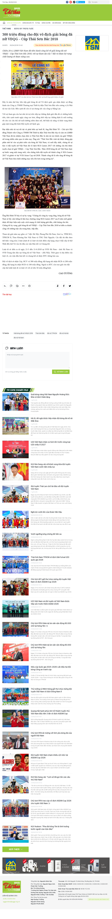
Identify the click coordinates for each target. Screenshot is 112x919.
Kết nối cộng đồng (69, 23)
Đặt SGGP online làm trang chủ (99, 899)
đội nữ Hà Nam (19, 338)
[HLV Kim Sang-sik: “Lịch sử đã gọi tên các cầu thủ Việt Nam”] (15, 784)
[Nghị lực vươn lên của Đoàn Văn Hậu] (15, 519)
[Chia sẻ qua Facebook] (63, 285)
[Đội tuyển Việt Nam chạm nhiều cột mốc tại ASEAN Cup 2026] (15, 762)
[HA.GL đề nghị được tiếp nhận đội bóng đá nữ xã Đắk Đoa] (15, 426)
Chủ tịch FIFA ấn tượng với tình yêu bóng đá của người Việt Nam (51, 734)
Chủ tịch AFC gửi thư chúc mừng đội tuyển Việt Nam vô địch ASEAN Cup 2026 (51, 580)
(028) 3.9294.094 (9, 899)
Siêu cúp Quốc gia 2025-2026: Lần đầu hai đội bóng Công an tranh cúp (51, 668)
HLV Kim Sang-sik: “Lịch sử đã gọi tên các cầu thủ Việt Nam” (50, 778)
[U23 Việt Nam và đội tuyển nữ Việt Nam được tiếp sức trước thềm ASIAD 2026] (15, 608)
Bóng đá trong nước (14, 23)
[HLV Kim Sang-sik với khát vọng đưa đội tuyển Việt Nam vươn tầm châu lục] (15, 471)
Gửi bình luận (62, 372)
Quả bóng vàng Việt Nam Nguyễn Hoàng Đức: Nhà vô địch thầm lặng (50, 395)
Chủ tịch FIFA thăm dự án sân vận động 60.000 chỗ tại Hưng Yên (51, 624)
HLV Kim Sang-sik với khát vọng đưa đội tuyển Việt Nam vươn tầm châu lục (50, 465)
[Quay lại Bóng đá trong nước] (4, 285)
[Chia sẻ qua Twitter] (69, 285)
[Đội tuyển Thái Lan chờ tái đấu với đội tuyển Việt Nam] (15, 494)
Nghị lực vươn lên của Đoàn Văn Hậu (46, 512)
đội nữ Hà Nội (64, 333)
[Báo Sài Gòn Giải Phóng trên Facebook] (67, 2)
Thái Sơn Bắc (40, 333)
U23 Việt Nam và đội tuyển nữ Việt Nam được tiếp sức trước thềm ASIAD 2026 (50, 602)
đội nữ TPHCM (52, 333)
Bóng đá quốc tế (28, 23)
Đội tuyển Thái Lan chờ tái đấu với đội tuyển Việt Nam (50, 487)
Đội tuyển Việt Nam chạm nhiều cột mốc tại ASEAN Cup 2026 (49, 756)
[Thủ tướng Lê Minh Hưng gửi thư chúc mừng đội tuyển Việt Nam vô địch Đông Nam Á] (15, 696)
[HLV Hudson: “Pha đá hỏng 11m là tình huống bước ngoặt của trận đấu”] (15, 834)
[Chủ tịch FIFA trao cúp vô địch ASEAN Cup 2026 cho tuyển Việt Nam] (15, 808)
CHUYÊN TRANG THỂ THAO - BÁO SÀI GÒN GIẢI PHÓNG (11, 12)
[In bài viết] (29, 285)
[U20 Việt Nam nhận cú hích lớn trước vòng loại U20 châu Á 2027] (15, 449)
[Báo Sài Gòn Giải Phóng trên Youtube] (70, 2)
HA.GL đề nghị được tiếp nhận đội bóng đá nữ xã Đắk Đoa (51, 419)
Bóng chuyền (46, 23)
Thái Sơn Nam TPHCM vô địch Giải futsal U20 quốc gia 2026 (50, 558)
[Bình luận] (11, 285)
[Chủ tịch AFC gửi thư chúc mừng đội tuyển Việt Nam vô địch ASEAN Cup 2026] (15, 586)
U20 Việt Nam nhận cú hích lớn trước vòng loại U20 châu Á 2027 (50, 443)
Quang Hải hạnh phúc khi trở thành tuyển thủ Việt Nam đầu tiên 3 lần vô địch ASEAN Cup (50, 712)
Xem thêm (14, 849)
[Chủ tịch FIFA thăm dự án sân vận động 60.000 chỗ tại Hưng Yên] (15, 629)
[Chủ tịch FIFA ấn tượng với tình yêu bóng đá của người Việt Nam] (15, 740)
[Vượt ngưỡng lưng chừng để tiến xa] (15, 541)
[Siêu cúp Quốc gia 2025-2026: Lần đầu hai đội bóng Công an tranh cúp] (15, 674)
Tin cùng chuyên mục (17, 390)
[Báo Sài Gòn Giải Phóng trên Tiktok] (74, 2)
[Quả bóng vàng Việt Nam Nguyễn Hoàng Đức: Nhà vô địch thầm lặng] (15, 402)
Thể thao (6, 29)
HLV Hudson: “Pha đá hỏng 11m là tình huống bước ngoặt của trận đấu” (50, 827)
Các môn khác (56, 23)
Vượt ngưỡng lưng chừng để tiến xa (46, 534)
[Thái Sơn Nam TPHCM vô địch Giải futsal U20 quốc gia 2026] (15, 564)
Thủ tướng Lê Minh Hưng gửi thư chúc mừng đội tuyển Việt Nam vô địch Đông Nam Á (51, 690)
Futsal (37, 23)
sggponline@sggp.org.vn (11, 902)
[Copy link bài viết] (23, 285)
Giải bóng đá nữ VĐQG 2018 (23, 333)
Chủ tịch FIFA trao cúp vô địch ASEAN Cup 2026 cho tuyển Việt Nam (51, 802)
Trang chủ (4, 23)
